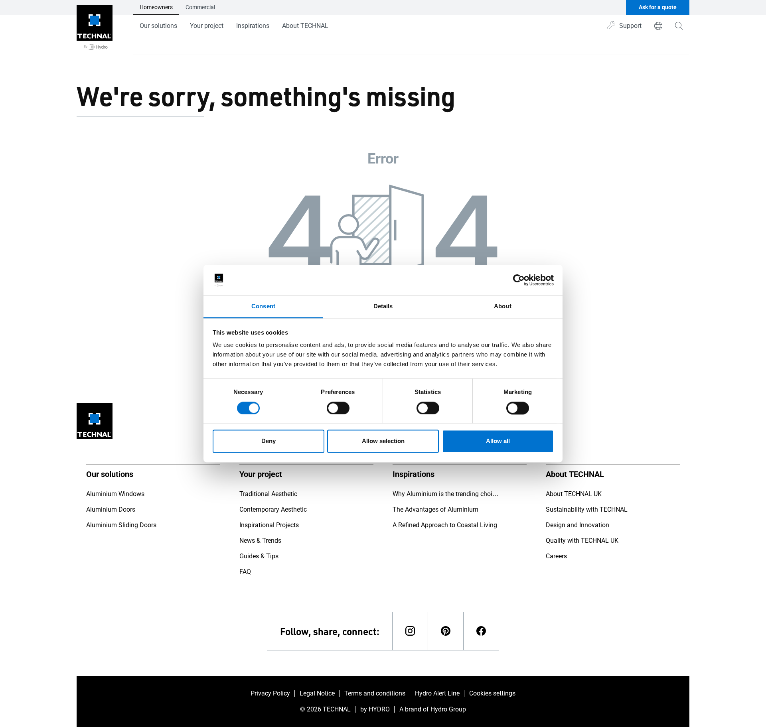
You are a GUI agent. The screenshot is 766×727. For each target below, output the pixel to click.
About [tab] (502, 306)
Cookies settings (492, 693)
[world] (658, 26)
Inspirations (252, 26)
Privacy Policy (270, 693)
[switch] (338, 408)
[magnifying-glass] (679, 26)
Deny (268, 441)
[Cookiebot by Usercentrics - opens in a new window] (519, 280)
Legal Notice (317, 693)
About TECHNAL (305, 26)
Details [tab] (383, 306)
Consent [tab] (263, 306)
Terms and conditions (374, 693)
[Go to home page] (95, 27)
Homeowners (156, 7)
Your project (206, 26)
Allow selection (383, 441)
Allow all (498, 441)
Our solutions (158, 26)
